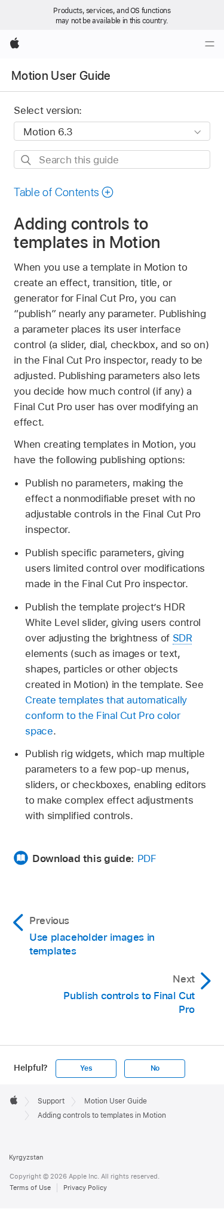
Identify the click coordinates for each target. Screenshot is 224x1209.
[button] (64, 192)
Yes (86, 1068)
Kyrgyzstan (26, 1157)
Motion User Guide (61, 76)
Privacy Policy (85, 1187)
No (155, 1068)
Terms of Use (30, 1187)
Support (51, 1101)
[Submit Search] (26, 160)
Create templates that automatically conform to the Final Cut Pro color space (106, 715)
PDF (147, 858)
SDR (182, 638)
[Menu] (209, 44)
